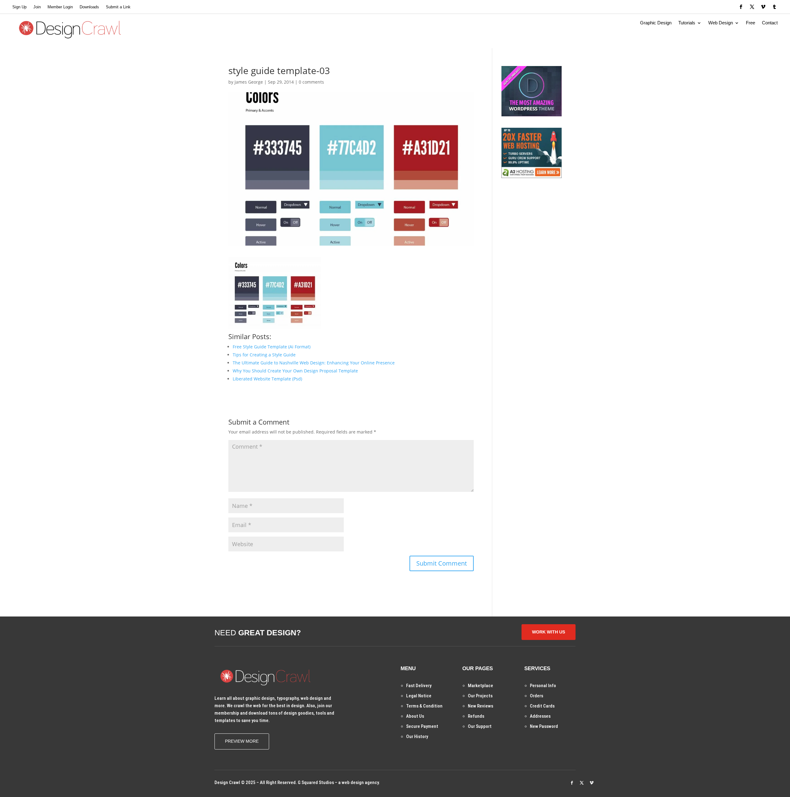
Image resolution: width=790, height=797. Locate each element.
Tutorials (686, 23)
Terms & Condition (424, 706)
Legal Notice (418, 696)
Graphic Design (656, 23)
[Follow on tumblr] (774, 6)
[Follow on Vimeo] (763, 6)
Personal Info (543, 685)
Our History (417, 736)
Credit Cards (542, 706)
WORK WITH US (548, 631)
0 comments (311, 82)
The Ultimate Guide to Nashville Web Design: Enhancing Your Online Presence (314, 363)
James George (249, 82)
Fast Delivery (418, 685)
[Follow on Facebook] (741, 6)
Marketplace (480, 685)
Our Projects (480, 696)
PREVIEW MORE (242, 741)
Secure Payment (422, 726)
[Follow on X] (752, 6)
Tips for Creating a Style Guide (264, 355)
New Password (544, 726)
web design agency (360, 782)
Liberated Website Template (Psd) (267, 379)
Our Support (480, 726)
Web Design (720, 23)
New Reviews (480, 706)
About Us (415, 716)
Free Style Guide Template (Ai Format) (271, 347)
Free (750, 23)
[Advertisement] (547, 228)
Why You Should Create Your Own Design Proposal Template (295, 371)
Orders (536, 696)
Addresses (540, 716)
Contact (770, 23)
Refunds (476, 716)
